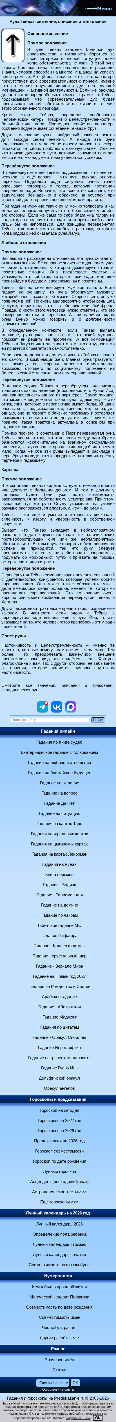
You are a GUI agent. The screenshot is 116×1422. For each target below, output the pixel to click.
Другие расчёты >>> (59, 1337)
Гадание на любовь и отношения (59, 762)
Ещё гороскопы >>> (59, 1202)
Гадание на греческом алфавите (59, 1058)
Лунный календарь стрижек (59, 1244)
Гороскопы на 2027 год (59, 1120)
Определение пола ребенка (59, 1234)
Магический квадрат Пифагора (59, 1297)
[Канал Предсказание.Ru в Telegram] (42, 711)
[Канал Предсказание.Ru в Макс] (70, 711)
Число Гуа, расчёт (59, 1327)
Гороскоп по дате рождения (59, 1161)
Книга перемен (59, 874)
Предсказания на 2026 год (59, 1141)
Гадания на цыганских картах (59, 844)
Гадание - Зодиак (59, 884)
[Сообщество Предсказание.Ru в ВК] (56, 711)
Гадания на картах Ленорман (59, 854)
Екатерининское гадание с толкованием (59, 752)
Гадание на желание (59, 783)
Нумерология (58, 1276)
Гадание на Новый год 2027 (59, 976)
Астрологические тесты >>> (59, 1192)
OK (98, 1418)
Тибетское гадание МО (59, 925)
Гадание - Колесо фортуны (60, 946)
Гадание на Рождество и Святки (59, 986)
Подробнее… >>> (78, 1418)
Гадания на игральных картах (59, 834)
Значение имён (59, 1360)
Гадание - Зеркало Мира (59, 966)
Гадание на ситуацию (59, 813)
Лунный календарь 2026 (59, 1224)
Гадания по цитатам (59, 1027)
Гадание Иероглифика (59, 1047)
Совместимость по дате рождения (59, 1307)
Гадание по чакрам (59, 915)
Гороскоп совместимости (59, 1151)
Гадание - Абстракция (59, 1007)
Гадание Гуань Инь (59, 1068)
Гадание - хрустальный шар (59, 956)
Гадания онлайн (58, 731)
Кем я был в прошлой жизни (59, 1287)
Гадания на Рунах (59, 864)
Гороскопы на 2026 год (59, 1130)
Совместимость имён (59, 1317)
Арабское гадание (59, 996)
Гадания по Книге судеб (59, 742)
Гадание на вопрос (59, 793)
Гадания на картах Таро (59, 823)
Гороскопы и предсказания (58, 1099)
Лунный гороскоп (59, 1171)
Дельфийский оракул (59, 1078)
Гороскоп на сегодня (59, 1110)
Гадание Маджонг (60, 1017)
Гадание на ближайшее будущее (59, 773)
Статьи (59, 1370)
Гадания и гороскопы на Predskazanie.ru (45, 1398)
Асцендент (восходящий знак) (59, 1181)
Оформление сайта (58, 1389)
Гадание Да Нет (59, 803)
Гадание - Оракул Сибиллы (59, 1037)
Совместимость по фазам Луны (59, 1265)
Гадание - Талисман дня (59, 895)
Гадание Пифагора (59, 935)
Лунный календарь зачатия (59, 1254)
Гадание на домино (59, 905)
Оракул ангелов (59, 1088)
